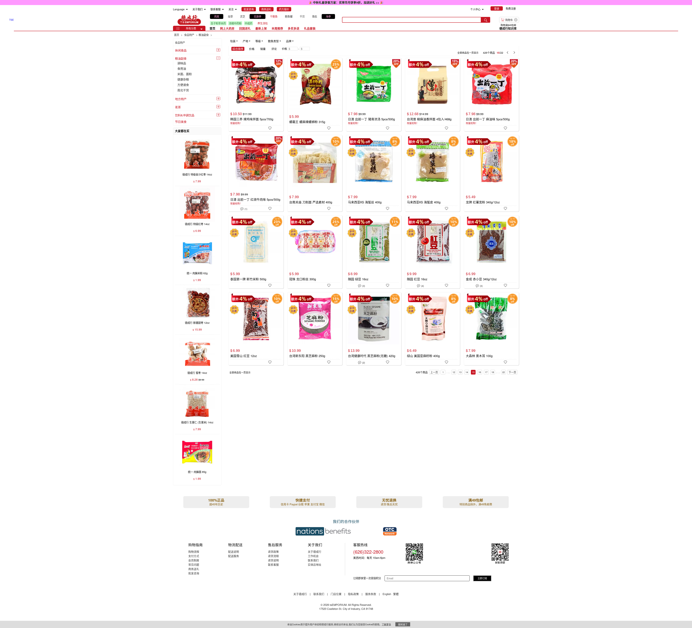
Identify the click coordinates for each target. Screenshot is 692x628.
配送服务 (233, 556)
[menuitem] (187, 9)
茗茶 (178, 107)
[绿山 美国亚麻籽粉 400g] (432, 328)
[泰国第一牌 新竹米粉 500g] (256, 251)
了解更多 (386, 624)
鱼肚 (314, 16)
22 (503, 372)
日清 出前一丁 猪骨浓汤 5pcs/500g (371, 119)
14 (466, 372)
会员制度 (193, 560)
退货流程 (273, 556)
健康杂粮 (183, 79)
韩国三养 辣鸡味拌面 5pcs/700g (251, 119)
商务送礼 (193, 569)
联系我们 (313, 560)
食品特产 (180, 42)
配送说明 (233, 551)
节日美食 (181, 122)
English (387, 594)
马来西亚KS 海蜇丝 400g (365, 202)
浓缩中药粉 (235, 23)
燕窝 (216, 16)
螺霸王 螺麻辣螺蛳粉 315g (307, 122)
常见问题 (193, 564)
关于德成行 (314, 551)
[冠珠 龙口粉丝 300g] (314, 251)
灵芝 (242, 16)
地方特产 (181, 99)
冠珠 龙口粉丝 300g (302, 279)
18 (492, 372)
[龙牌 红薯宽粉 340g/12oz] (491, 171)
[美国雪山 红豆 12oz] (256, 328)
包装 (233, 41)
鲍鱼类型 (273, 41)
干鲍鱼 (274, 16)
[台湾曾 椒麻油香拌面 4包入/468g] (432, 94)
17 (486, 372)
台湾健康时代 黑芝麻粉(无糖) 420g (371, 356)
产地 (245, 41)
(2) (361, 362)
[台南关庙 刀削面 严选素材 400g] (314, 173)
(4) (420, 286)
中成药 (248, 23)
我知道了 (402, 624)
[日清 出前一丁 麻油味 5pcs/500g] (491, 94)
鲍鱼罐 (288, 16)
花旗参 (257, 16)
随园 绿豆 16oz (358, 279)
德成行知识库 (508, 28)
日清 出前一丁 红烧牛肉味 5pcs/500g (255, 199)
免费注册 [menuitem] (511, 8)
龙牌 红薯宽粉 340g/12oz (483, 202)
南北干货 (183, 90)
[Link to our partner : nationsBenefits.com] (323, 531)
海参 (328, 16)
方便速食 (183, 85)
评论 (274, 49)
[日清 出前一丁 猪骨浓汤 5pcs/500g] (373, 94)
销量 (263, 49)
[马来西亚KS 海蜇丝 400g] (373, 171)
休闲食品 (181, 50)
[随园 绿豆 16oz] (373, 251)
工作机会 (313, 556)
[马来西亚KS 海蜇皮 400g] (432, 171)
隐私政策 (353, 594)
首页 (212, 28)
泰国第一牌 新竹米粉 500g (248, 279)
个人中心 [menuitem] (475, 9)
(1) (243, 209)
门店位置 (336, 594)
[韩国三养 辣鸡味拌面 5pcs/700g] (256, 94)
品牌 (288, 41)
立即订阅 (482, 578)
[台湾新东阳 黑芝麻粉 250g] (314, 328)
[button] (201, 29)
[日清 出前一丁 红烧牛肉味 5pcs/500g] (256, 171)
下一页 (512, 372)
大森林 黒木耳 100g (479, 356)
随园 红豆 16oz (417, 279)
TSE (189, 20)
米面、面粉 (184, 74)
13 (460, 372)
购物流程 (193, 551)
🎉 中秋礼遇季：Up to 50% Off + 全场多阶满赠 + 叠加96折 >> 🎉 (346, 2)
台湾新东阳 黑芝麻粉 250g (307, 356)
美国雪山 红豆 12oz (243, 356)
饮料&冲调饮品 (184, 115)
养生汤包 (263, 23)
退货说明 (273, 560)
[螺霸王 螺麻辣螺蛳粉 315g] (314, 94)
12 (454, 372)
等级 (258, 41)
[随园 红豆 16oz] (432, 251)
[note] (262, 41)
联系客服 (273, 564)
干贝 (302, 16)
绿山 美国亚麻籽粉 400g (423, 356)
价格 (251, 49)
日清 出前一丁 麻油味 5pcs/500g (488, 119)
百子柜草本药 (218, 23)
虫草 (230, 16)
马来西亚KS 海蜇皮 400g (423, 202)
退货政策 (273, 551)
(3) (361, 286)
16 (479, 372)
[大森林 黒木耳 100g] (491, 328)
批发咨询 (193, 573)
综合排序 (237, 49)
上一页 (434, 372)
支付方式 (193, 556)
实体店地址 (314, 564)
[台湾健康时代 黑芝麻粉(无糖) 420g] (373, 328)
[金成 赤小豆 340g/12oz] (491, 251)
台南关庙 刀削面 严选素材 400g (310, 202)
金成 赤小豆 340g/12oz (481, 279)
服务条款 (370, 594)
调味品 (181, 63)
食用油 (181, 68)
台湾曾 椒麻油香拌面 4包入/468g (429, 119)
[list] (273, 20)
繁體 (396, 594)
